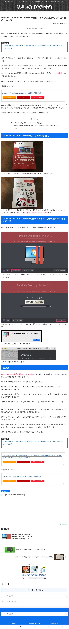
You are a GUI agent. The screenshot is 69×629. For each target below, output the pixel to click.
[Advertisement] (18, 509)
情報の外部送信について (57, 623)
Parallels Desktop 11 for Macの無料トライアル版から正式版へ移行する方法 (35, 125)
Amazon (9, 97)
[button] (65, 596)
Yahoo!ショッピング (37, 97)
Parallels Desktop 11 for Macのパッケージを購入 (27, 123)
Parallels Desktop (12, 494)
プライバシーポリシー (34, 623)
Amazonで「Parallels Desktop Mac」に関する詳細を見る (21, 93)
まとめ (15, 128)
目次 (32, 119)
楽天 (23, 97)
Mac (4, 494)
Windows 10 (21, 494)
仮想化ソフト (6, 491)
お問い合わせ (11, 623)
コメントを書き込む (34, 590)
